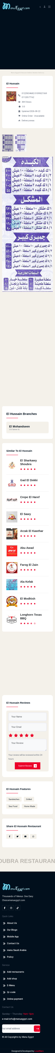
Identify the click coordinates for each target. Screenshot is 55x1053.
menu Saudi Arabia (16, 950)
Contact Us (13, 943)
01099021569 (41, 93)
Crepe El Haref (30, 497)
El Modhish (27, 598)
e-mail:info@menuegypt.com (17, 1019)
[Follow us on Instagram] (11, 907)
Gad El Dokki (29, 480)
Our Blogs (12, 930)
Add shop (12, 978)
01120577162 (28, 97)
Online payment (15, 999)
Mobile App (13, 936)
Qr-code (11, 992)
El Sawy (25, 514)
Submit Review (25, 766)
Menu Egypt (28, 1037)
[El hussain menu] (7, 143)
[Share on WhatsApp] (33, 836)
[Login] (44, 6)
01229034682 (28, 93)
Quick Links (7, 916)
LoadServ (39, 1051)
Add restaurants (15, 972)
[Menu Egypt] (16, 6)
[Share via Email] (25, 836)
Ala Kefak (26, 581)
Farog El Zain (29, 564)
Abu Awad (27, 547)
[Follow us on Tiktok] (17, 907)
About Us (12, 923)
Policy (10, 957)
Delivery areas (28, 120)
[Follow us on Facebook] (4, 907)
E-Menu (11, 985)
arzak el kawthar (31, 530)
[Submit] (37, 1029)
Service (6, 965)
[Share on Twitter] (17, 836)
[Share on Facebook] (9, 836)
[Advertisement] (27, 41)
